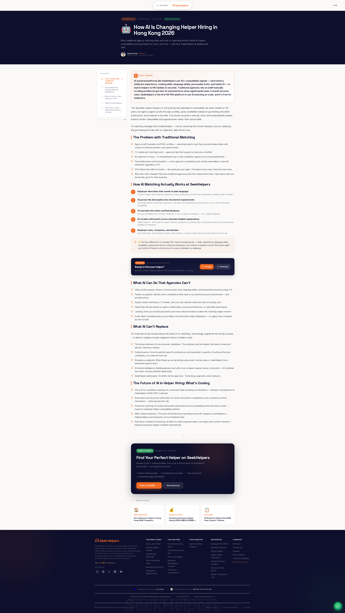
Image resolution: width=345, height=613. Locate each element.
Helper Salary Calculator (216, 556)
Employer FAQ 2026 (219, 544)
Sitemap (247, 607)
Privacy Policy (238, 555)
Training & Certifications (173, 571)
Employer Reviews (218, 547)
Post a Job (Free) (153, 544)
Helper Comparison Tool (219, 575)
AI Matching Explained (151, 555)
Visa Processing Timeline (218, 562)
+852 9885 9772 (182, 597)
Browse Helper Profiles (152, 548)
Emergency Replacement (151, 572)
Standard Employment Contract (173, 563)
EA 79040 (160, 589)
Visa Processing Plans (153, 561)
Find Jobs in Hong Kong (175, 545)
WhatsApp (224, 267)
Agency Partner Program (196, 545)
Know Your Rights (175, 557)
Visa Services (173, 485)
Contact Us (237, 547)
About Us (236, 544)
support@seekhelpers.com (204, 597)
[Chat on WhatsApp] (338, 606)
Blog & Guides (217, 551)
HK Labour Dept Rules (217, 569)
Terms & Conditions (241, 558)
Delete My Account (241, 562)
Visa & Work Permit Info (176, 551)
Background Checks (154, 567)
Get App (208, 267)
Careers (236, 551)
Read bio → (143, 53)
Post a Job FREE (147, 485)
